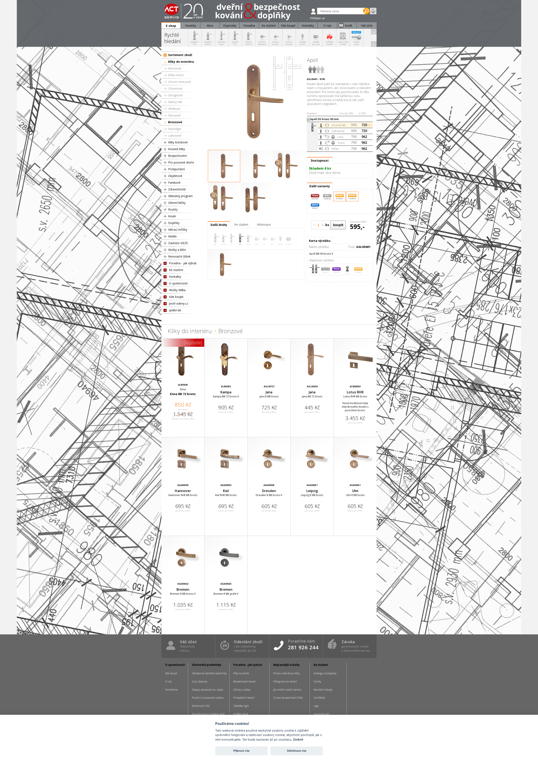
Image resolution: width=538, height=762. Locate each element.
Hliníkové (174, 109)
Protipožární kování (244, 697)
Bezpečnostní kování (244, 681)
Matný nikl (175, 102)
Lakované (174, 135)
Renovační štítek (179, 256)
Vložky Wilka (177, 290)
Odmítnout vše (296, 750)
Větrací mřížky (177, 230)
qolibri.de (175, 310)
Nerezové (174, 68)
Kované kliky (176, 149)
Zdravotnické (177, 189)
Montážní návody (323, 689)
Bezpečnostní (177, 156)
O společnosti (178, 283)
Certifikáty (319, 697)
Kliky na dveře (241, 673)
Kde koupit (176, 297)
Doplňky (173, 223)
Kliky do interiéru (181, 62)
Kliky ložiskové (178, 142)
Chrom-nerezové (179, 82)
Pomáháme (171, 689)
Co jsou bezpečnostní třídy (288, 697)
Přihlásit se (317, 18)
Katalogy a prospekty (325, 673)
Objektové (175, 176)
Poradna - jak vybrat (182, 263)
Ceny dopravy (199, 681)
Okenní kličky (177, 203)
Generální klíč (321, 714)
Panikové (174, 183)
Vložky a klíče (177, 250)
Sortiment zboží (180, 55)
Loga (316, 706)
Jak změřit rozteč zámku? (287, 689)
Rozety (173, 209)
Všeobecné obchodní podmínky (209, 673)
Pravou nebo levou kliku (286, 673)
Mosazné (174, 115)
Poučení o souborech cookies (208, 697)
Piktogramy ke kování (285, 681)
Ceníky (317, 681)
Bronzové (175, 122)
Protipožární (176, 169)
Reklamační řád (201, 706)
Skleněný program (180, 196)
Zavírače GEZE (178, 243)
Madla (172, 236)
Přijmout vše (241, 750)
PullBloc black (240, 714)
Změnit (298, 739)
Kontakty (175, 277)
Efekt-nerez (176, 75)
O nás (168, 681)
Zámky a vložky (242, 689)
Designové (175, 95)
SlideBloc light (241, 706)
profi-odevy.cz (178, 303)
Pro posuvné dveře (181, 162)
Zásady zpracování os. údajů (207, 689)
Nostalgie (174, 129)
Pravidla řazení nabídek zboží (208, 714)
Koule (172, 216)
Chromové (175, 88)
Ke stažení (176, 270)
